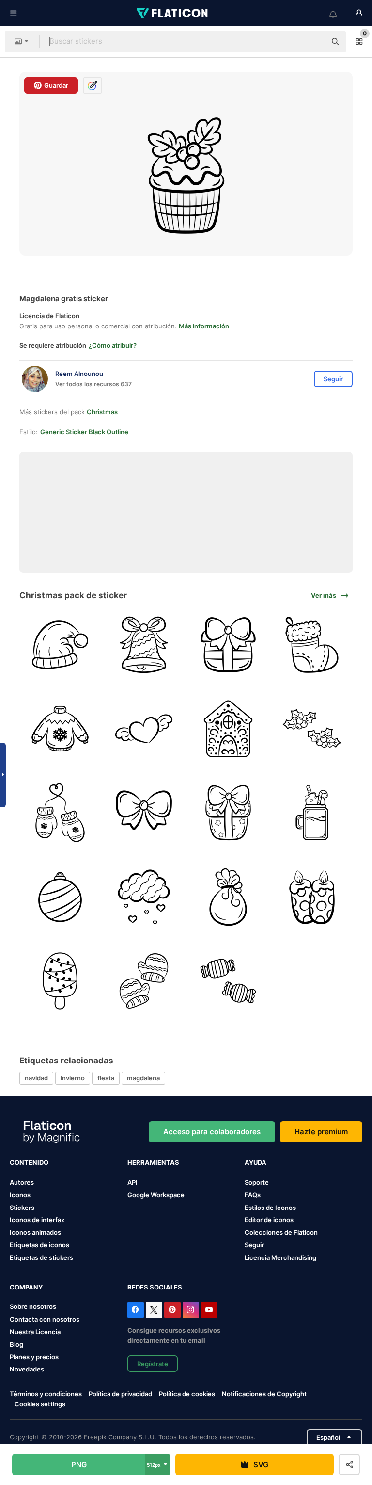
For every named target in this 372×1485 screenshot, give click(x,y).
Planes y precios (34, 1357)
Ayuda (255, 1162)
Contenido (29, 1162)
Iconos (20, 1195)
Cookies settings (40, 1404)
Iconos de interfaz (37, 1220)
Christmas (102, 412)
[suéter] (60, 728)
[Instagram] (191, 1310)
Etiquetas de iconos (39, 1245)
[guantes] (60, 812)
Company (26, 1287)
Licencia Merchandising (280, 1257)
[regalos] (228, 896)
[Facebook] (135, 1310)
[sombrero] (60, 644)
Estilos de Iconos (270, 1207)
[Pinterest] (172, 1310)
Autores (22, 1182)
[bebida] (312, 812)
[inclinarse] (144, 812)
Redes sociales (154, 1287)
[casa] (228, 728)
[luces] (60, 981)
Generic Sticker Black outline (84, 432)
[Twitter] (154, 1310)
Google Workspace (156, 1195)
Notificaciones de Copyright (264, 1394)
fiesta (105, 1078)
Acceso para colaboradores (212, 1131)
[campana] (144, 644)
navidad (36, 1078)
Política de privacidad (120, 1394)
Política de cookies (187, 1394)
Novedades (27, 1369)
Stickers (22, 1207)
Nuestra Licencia (35, 1332)
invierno (73, 1078)
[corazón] (144, 728)
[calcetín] (312, 644)
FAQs (253, 1195)
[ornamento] (60, 896)
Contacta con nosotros (44, 1319)
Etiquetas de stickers (41, 1257)
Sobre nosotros (33, 1306)
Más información (204, 326)
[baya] (312, 728)
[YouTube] (209, 1310)
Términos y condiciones (46, 1394)
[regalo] (228, 644)
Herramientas (153, 1162)
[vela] (312, 896)
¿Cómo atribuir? (113, 345)
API (132, 1182)
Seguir (254, 1245)
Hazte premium (321, 1131)
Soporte (257, 1182)
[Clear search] (314, 41)
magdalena (143, 1078)
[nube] (144, 896)
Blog (16, 1344)
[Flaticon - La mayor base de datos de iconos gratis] (173, 13)
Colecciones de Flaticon (281, 1232)
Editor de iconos (269, 1220)
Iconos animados (35, 1232)
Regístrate (152, 1364)
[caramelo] (228, 981)
